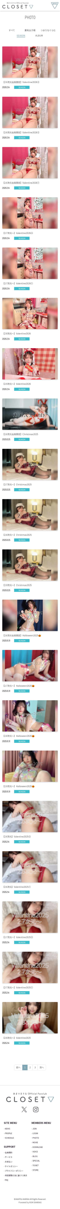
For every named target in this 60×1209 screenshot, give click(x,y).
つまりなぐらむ (48, 30)
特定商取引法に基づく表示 (16, 1175)
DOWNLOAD (38, 1147)
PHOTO (36, 1137)
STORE (35, 1170)
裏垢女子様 (30, 30)
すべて (12, 30)
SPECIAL (36, 1160)
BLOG (35, 1156)
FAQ (6, 1180)
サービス (8, 1157)
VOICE (35, 1151)
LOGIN (35, 1133)
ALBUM (39, 35)
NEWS (7, 1128)
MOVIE (35, 1142)
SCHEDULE (9, 1137)
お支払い (8, 1161)
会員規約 (8, 1152)
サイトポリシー (11, 1166)
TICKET (36, 1165)
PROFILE (8, 1133)
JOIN (35, 1128)
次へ (42, 1067)
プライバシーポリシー (14, 1170)
